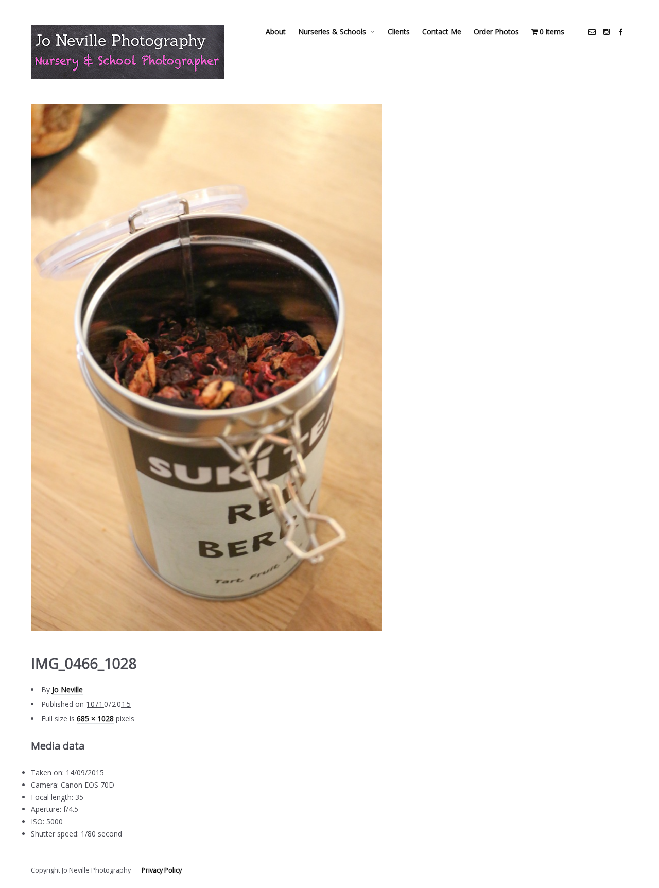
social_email (592, 32)
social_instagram (606, 32)
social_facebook (621, 32)
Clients (399, 32)
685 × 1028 (95, 718)
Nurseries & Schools (332, 32)
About (276, 32)
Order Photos (496, 32)
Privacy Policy (162, 870)
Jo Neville (67, 689)
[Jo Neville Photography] (127, 52)
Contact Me (441, 32)
